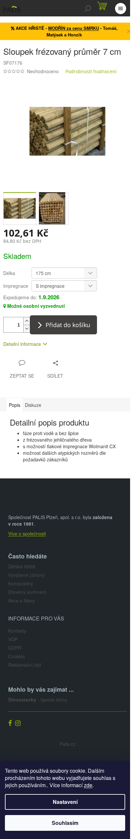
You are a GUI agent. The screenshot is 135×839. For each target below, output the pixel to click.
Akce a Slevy (21, 600)
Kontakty (17, 630)
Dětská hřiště (21, 566)
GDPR (14, 647)
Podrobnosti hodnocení (91, 71)
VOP (12, 639)
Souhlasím (65, 823)
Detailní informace (22, 344)
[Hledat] (87, 8)
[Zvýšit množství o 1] (26, 321)
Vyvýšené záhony (26, 575)
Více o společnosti (27, 533)
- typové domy (37, 699)
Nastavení (65, 802)
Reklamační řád (24, 664)
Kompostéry (20, 583)
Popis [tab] (14, 405)
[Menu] (120, 8)
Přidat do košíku (68, 325)
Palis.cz (67, 744)
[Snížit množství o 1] (26, 328)
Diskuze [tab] (33, 405)
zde (88, 785)
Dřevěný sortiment (27, 592)
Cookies (16, 656)
